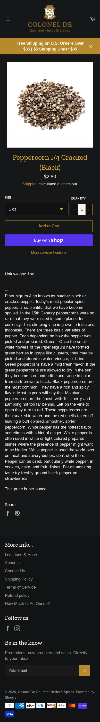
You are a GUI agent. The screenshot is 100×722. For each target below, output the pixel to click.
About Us (13, 563)
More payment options (49, 252)
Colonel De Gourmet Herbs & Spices (46, 692)
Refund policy (17, 595)
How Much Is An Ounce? (27, 603)
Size (8, 197)
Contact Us (15, 571)
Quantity (78, 198)
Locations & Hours (21, 554)
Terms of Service (20, 587)
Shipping (30, 184)
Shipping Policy (19, 579)
